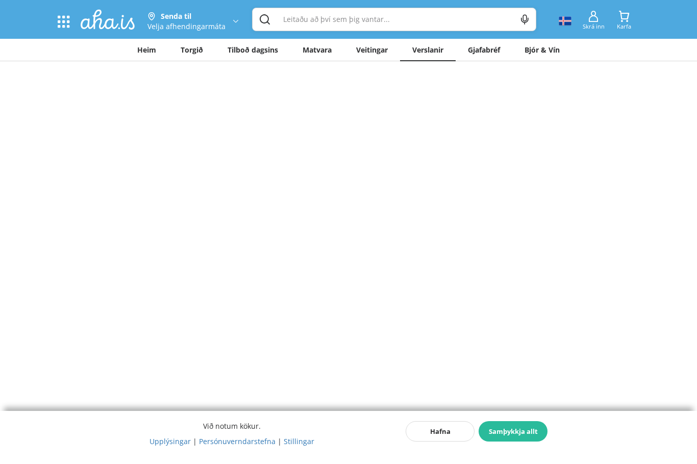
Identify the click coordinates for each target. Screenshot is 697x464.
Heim (146, 50)
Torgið (192, 50)
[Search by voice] (525, 19)
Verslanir (427, 50)
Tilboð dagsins (253, 50)
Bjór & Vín (542, 50)
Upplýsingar (170, 441)
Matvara (317, 50)
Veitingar (372, 50)
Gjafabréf (484, 50)
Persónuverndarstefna (237, 441)
